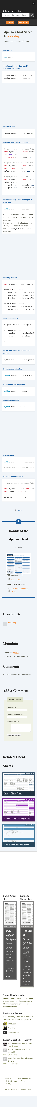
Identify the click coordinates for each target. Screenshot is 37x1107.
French (14, 1007)
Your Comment (13, 722)
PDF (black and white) (19, 589)
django (19, 510)
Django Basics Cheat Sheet (16, 844)
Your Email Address (15, 715)
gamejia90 (12, 1043)
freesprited (11, 968)
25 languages (8, 1004)
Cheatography (9, 998)
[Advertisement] (16, 3)
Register (23, 23)
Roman (27, 966)
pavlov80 (11, 1049)
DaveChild (12, 1023)
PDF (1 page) (16, 579)
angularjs (26, 984)
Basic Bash (27, 1043)
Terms (23, 1081)
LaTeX (13, 591)
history (6, 1007)
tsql (9, 977)
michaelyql (12, 623)
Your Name (11, 707)
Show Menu (33, 3)
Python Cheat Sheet (13, 793)
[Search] (32, 15)
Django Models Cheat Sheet (16, 819)
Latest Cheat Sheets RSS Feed (19, 1090)
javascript (26, 981)
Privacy (8, 1084)
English (16, 652)
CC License (12, 1081)
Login (10, 23)
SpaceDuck (12, 1028)
